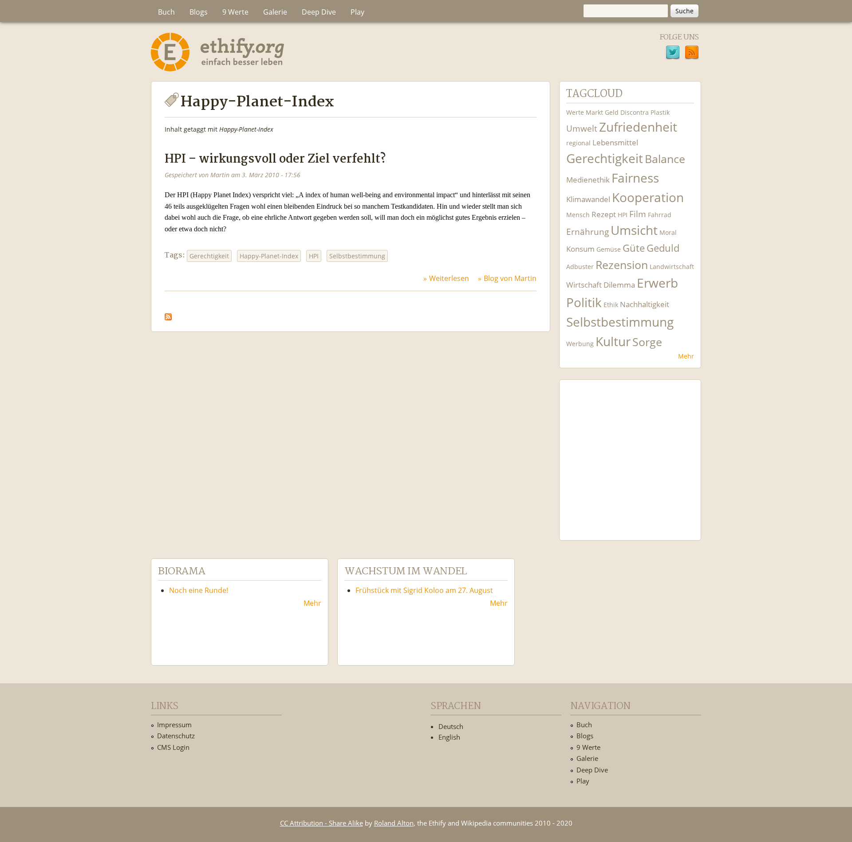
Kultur (613, 341)
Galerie (275, 12)
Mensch (578, 214)
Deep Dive (319, 12)
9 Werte (235, 12)
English (449, 737)
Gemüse (608, 249)
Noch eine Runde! (198, 590)
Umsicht (634, 230)
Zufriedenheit (638, 127)
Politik (584, 302)
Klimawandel (588, 199)
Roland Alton (394, 823)
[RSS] (692, 53)
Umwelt (581, 128)
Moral (668, 232)
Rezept (604, 214)
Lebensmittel (615, 142)
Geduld (663, 247)
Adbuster (580, 266)
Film (637, 214)
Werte (575, 112)
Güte (634, 247)
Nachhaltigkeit (644, 304)
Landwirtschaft (672, 266)
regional (578, 143)
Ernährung (587, 232)
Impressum (174, 724)
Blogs (198, 12)
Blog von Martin (510, 278)
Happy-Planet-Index (269, 256)
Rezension (622, 264)
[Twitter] (673, 53)
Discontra (634, 112)
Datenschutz (176, 735)
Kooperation (648, 197)
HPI (314, 256)
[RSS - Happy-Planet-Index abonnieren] (168, 314)
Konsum (580, 249)
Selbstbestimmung (357, 256)
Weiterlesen (449, 278)
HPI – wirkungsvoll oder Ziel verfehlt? (275, 159)
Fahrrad (659, 214)
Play (357, 12)
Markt (594, 112)
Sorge (647, 342)
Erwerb (657, 283)
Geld (612, 112)
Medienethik (588, 180)
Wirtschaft (584, 285)
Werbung (580, 343)
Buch (166, 12)
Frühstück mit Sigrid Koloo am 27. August (424, 590)
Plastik (660, 112)
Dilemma (619, 285)
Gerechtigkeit (209, 256)
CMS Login (173, 747)
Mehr (686, 356)
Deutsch (450, 726)
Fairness (635, 178)
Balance (665, 159)
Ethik (611, 304)
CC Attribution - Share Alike (321, 823)
